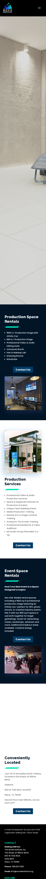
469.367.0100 (18, 866)
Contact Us (23, 369)
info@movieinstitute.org (22, 871)
